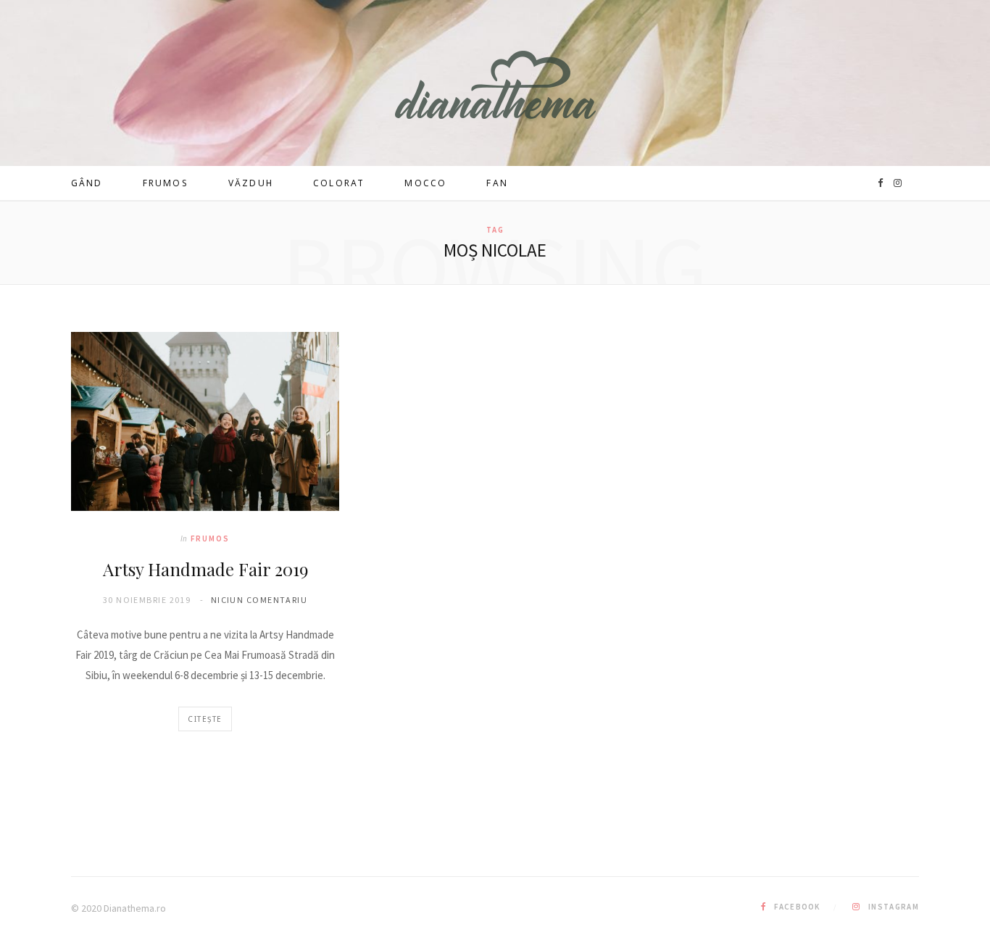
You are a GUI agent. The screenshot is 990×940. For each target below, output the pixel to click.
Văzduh (250, 183)
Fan (496, 183)
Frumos (165, 183)
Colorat (339, 183)
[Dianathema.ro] (495, 85)
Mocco (425, 183)
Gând (87, 183)
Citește (205, 719)
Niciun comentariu (259, 599)
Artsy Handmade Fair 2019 (205, 569)
